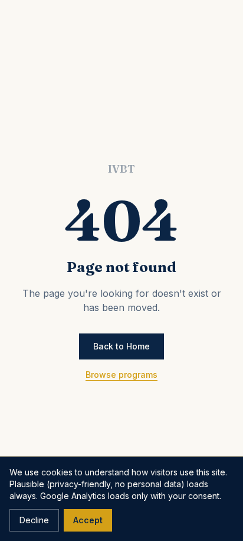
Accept (88, 520)
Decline (34, 520)
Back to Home (121, 346)
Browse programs (121, 375)
